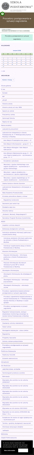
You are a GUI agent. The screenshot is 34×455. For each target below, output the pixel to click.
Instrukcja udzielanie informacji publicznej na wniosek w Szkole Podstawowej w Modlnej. (18, 240)
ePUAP (4, 100)
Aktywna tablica (7, 211)
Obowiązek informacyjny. (10, 270)
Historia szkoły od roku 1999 (12, 107)
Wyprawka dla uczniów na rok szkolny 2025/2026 (15, 387)
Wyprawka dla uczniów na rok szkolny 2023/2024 (15, 398)
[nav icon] (32, 6)
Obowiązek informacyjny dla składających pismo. (18, 275)
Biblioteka (4, 434)
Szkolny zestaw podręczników (12, 341)
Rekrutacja (5, 376)
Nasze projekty (6, 125)
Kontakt (5, 93)
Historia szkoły (7, 104)
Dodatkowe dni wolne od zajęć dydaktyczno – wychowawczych (17, 418)
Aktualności (5, 362)
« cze (3, 71)
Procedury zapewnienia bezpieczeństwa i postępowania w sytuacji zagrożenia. (16, 292)
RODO (3, 221)
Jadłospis (5, 430)
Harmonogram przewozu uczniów (13, 373)
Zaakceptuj (23, 450)
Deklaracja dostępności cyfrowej (13, 229)
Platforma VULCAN (8, 355)
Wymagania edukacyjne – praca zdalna (15, 330)
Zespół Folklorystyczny (9, 437)
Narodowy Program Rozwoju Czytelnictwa (16, 218)
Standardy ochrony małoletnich (12, 323)
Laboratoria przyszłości (10, 129)
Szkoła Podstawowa (20, 4)
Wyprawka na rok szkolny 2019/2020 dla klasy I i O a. (16, 413)
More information (9, 450)
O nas (3, 89)
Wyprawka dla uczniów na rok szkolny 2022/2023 (15, 403)
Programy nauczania (9, 337)
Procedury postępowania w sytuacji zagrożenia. (15, 346)
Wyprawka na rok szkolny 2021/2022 (14, 408)
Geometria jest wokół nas (10, 203)
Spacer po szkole (8, 111)
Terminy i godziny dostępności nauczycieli (16, 423)
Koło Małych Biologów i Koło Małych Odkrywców (16, 148)
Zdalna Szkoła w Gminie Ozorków (13, 183)
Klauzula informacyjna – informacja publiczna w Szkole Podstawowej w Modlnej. (15, 257)
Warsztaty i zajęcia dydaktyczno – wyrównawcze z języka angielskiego (16, 173)
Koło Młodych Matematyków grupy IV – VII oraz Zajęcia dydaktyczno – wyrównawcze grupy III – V (18, 155)
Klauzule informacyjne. (9, 251)
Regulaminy (6, 334)
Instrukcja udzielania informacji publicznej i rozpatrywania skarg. (16, 233)
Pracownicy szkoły (8, 114)
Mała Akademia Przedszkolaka (12, 192)
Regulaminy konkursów (11, 200)
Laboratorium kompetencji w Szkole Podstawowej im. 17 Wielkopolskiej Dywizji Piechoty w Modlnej (16, 134)
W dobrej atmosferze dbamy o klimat (14, 196)
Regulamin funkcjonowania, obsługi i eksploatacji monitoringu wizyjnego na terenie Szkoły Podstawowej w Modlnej (15, 314)
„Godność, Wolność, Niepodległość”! (14, 214)
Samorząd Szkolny (8, 118)
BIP (3, 96)
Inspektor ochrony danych (11, 225)
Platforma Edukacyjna (8, 351)
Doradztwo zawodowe (11, 161)
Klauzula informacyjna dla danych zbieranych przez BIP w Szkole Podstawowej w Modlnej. (15, 265)
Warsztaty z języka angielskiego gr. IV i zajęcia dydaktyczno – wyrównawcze (17, 179)
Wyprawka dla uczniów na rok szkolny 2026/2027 (15, 381)
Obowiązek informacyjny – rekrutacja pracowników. (16, 280)
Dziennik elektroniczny (10, 358)
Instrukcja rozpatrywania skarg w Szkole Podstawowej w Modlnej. (17, 247)
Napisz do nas (7, 122)
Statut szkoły (6, 327)
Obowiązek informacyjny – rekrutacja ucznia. (16, 286)
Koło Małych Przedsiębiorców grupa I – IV (17, 140)
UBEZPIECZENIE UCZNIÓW (11, 369)
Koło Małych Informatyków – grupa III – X (17, 144)
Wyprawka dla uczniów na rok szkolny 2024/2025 (15, 392)
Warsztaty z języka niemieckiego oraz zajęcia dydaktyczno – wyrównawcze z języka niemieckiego (17, 166)
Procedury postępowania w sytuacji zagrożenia (17, 37)
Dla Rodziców (5, 365)
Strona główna (6, 29)
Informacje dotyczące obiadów (12, 427)
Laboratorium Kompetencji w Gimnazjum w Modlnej (16, 188)
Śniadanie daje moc (8, 207)
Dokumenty (5, 319)
